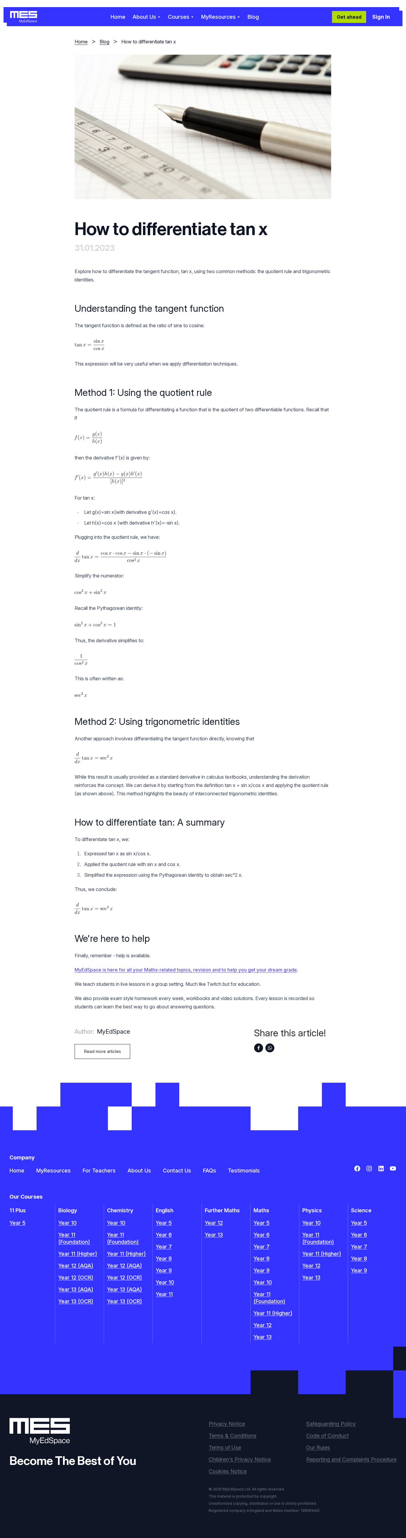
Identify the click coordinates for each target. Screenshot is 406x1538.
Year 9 (164, 1270)
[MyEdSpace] (23, 17)
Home (118, 17)
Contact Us (177, 1170)
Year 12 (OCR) (75, 1277)
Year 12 (214, 1223)
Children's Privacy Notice (240, 1459)
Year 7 (164, 1246)
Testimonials (244, 1170)
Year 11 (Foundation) (74, 1238)
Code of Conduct (327, 1435)
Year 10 (67, 1223)
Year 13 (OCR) (75, 1301)
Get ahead (349, 17)
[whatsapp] (269, 1047)
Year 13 (214, 1235)
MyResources (53, 1170)
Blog (253, 17)
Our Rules (318, 1447)
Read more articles (102, 1051)
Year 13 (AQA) (75, 1289)
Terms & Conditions (232, 1435)
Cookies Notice (228, 1471)
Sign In (381, 17)
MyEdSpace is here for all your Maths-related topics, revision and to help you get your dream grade (186, 970)
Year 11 (164, 1294)
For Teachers (99, 1170)
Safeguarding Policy (331, 1424)
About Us (139, 1170)
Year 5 (18, 1223)
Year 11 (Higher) (77, 1254)
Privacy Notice (227, 1424)
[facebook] (258, 1047)
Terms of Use (225, 1447)
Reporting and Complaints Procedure (351, 1459)
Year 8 (164, 1258)
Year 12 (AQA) (75, 1265)
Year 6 (164, 1235)
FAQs (209, 1170)
